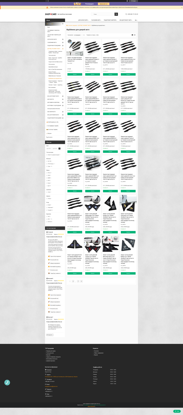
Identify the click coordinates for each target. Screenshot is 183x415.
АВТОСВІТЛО (50, 99)
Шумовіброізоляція (53, 66)
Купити (74, 74)
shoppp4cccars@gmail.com (51, 386)
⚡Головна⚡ (49, 23)
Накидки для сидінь (51, 351)
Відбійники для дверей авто (55, 78)
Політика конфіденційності (100, 405)
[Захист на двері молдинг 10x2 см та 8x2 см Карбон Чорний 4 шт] (74, 47)
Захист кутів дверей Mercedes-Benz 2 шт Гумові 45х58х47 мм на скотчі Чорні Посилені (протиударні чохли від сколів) (109, 259)
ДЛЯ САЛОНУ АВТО (83, 20)
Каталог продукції (72, 25)
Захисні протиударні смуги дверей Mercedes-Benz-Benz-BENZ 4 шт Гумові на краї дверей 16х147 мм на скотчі (74, 178)
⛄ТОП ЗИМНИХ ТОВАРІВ (52, 125)
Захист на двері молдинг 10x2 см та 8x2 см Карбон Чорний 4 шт (74, 59)
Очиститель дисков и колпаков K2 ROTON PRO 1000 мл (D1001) (55, 245)
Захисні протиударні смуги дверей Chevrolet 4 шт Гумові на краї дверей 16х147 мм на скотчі (74, 99)
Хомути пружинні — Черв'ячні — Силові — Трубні (55, 81)
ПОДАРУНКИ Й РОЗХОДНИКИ (54, 118)
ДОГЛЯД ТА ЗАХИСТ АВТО (84, 25)
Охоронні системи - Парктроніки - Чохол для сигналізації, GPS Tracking (55, 91)
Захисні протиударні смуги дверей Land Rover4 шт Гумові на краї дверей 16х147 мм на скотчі (128, 100)
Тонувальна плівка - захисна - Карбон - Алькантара (56, 52)
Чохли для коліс (50, 353)
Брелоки (48, 354)
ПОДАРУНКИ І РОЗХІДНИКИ (53, 45)
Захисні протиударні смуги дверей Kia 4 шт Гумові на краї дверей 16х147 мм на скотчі (73, 139)
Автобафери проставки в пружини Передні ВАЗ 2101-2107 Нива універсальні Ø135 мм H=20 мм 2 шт (55, 327)
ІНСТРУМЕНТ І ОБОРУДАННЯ (54, 105)
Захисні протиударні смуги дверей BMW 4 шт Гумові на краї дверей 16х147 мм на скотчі (92, 139)
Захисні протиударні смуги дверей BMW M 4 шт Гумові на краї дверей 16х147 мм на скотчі (110, 139)
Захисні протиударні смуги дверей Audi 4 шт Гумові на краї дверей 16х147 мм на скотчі (110, 177)
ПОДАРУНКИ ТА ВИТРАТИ (110, 20)
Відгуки (96, 354)
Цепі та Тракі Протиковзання (55, 69)
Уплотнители (52, 64)
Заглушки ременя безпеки (53, 108)
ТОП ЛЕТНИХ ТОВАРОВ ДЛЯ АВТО (54, 35)
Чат (178, 411)
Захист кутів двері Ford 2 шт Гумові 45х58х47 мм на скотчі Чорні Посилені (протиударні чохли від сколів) (74, 258)
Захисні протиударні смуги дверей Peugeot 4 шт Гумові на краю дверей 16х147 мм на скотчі (92, 61)
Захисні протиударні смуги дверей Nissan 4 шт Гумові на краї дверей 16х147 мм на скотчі (110, 99)
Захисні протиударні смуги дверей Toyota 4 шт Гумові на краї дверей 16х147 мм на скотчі (128, 139)
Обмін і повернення (98, 353)
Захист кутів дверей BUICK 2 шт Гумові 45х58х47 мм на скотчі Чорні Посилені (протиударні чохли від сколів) (127, 259)
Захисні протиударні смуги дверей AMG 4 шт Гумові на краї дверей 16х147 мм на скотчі (92, 177)
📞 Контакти (49, 137)
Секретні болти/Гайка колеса (55, 61)
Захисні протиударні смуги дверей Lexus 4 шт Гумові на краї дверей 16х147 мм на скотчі (128, 177)
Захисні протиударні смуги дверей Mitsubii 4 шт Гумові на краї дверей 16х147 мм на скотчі (92, 99)
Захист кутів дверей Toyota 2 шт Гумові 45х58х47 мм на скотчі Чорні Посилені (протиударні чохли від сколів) (92, 259)
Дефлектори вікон (50, 360)
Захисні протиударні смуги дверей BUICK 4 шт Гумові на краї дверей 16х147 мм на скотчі (74, 216)
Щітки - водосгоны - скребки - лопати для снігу (55, 58)
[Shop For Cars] (50, 14)
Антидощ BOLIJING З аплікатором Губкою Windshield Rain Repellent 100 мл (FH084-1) (55, 241)
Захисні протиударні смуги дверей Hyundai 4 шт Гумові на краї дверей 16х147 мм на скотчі (110, 60)
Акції (48, 27)
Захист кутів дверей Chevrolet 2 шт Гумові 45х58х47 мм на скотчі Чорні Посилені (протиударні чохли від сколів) (127, 218)
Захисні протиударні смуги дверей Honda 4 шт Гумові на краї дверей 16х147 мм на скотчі (128, 60)
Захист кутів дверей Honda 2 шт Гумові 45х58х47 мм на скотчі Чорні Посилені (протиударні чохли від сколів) (109, 218)
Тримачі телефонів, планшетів (53, 356)
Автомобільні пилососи (51, 358)
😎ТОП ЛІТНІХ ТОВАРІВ (51, 129)
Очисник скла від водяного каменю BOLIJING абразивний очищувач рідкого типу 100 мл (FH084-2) (55, 249)
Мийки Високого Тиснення (55, 75)
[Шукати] (116, 14)
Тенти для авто (52, 55)
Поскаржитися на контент (88, 405)
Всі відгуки (49, 334)
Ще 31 (49, 185)
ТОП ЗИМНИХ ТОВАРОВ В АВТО (53, 31)
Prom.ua (98, 403)
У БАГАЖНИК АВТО (95, 20)
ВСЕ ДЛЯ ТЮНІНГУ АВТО (125, 20)
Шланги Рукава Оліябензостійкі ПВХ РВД (54, 72)
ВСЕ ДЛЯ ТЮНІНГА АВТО (53, 114)
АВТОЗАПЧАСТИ (51, 111)
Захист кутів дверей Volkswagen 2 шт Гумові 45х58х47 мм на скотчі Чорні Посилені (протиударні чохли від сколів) (92, 218)
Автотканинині (52, 87)
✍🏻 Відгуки (48, 133)
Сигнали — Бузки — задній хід (55, 84)
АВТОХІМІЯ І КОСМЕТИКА (53, 102)
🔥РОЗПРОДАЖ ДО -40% (52, 122)
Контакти (96, 351)
